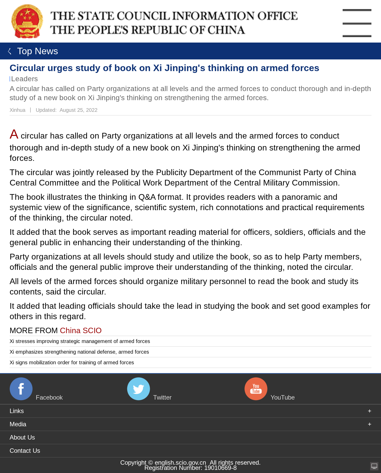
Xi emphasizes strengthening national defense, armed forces (79, 352)
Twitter (162, 397)
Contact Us (25, 450)
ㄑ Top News (30, 51)
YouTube (283, 397)
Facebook (49, 397)
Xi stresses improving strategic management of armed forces (80, 341)
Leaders (24, 79)
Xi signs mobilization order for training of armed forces (72, 362)
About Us (22, 437)
